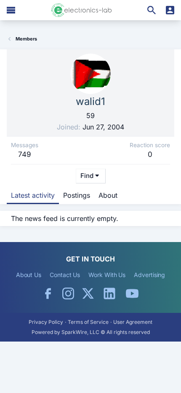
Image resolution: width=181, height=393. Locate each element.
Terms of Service (88, 322)
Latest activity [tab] (33, 195)
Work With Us (106, 274)
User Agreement (132, 322)
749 (24, 154)
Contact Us (65, 274)
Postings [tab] (76, 195)
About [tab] (107, 195)
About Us (28, 274)
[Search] (151, 10)
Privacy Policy (46, 322)
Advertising (149, 274)
